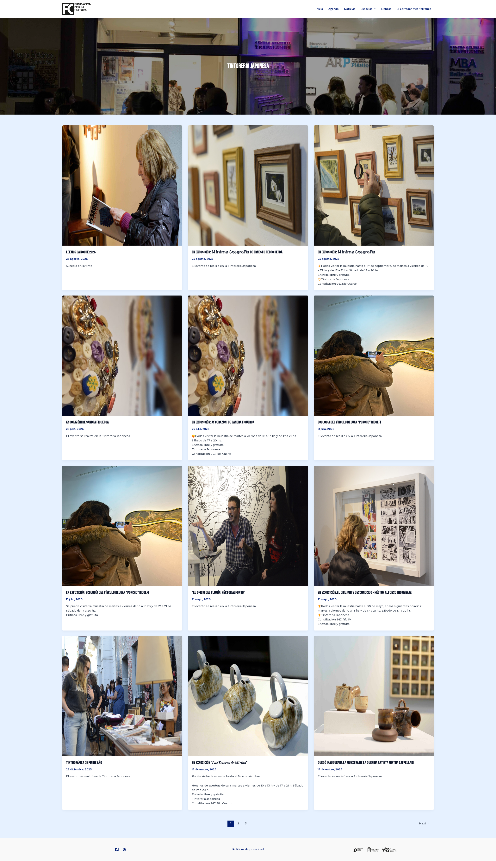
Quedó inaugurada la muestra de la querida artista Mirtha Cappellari (366, 762)
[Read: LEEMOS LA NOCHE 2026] (122, 185)
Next (424, 823)
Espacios (366, 9)
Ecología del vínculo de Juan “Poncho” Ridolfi (349, 422)
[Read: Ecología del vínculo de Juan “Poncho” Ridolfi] (374, 355)
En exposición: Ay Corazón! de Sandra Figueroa (223, 422)
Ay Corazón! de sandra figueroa (87, 422)
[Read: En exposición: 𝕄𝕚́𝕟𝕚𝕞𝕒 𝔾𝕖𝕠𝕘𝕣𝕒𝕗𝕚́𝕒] (374, 185)
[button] (374, 9)
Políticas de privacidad (248, 849)
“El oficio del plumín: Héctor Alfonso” (218, 592)
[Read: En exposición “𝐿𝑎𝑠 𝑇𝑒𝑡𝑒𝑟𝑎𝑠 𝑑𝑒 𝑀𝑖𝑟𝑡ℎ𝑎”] (248, 695)
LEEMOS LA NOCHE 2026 (81, 252)
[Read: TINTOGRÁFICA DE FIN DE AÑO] (122, 695)
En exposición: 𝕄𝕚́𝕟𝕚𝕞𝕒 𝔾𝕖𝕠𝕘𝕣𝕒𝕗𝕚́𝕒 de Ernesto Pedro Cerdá (237, 252)
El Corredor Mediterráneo (414, 9)
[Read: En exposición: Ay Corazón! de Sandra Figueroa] (248, 355)
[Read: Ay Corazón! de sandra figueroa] (122, 355)
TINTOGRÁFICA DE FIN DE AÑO (84, 762)
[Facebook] (117, 849)
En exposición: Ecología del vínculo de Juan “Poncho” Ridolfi (107, 592)
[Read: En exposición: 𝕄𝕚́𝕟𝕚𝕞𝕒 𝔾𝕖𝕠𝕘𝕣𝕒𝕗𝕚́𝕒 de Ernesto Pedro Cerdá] (248, 185)
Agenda (333, 9)
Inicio (319, 9)
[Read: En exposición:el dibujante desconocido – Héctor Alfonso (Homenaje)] (374, 525)
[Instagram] (125, 849)
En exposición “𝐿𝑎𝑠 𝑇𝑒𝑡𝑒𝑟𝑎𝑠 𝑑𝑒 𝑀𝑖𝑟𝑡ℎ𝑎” (219, 762)
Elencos (386, 9)
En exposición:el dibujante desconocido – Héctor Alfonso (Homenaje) (365, 592)
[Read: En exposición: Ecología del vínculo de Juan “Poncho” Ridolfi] (122, 525)
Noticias (349, 9)
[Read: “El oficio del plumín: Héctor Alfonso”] (248, 525)
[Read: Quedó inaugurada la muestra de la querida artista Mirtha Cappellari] (374, 695)
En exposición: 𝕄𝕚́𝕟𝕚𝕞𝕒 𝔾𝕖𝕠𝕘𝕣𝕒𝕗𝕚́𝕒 (346, 252)
